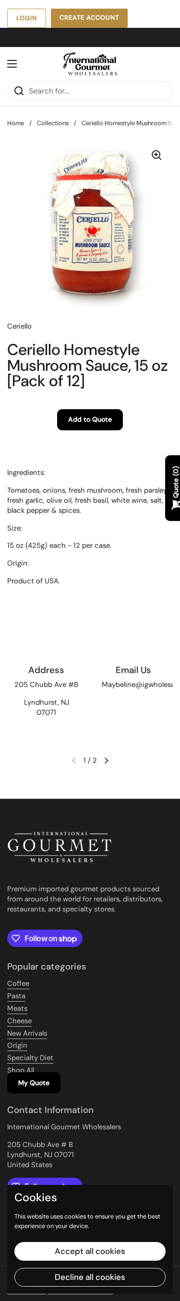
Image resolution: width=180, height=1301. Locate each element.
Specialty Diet (30, 1058)
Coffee (18, 983)
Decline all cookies (90, 1277)
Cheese (19, 1021)
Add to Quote (90, 419)
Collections (53, 123)
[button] (106, 760)
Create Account (89, 17)
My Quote (33, 1082)
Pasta (16, 996)
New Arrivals (27, 1033)
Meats (17, 1008)
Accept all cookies (90, 1251)
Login (26, 18)
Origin (17, 1045)
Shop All (20, 1070)
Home (15, 123)
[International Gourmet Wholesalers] (90, 64)
